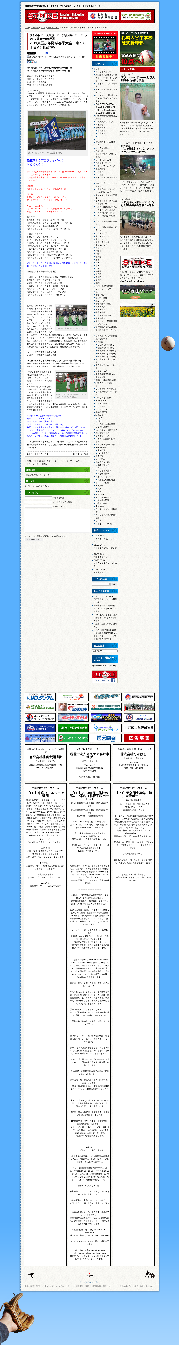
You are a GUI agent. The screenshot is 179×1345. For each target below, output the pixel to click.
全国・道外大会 (102, 242)
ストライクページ (103, 497)
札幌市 (98, 251)
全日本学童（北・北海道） (105, 360)
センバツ (101, 136)
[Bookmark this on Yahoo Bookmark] (33, 63)
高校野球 (99, 125)
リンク (98, 521)
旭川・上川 (100, 306)
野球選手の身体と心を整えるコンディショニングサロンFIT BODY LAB (106, 78)
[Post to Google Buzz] (30, 63)
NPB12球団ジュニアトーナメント (106, 184)
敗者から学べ (101, 503)
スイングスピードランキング (106, 179)
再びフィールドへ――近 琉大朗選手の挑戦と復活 (138, 79)
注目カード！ (103, 468)
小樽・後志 (100, 295)
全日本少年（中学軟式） (106, 389)
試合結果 (35, 27)
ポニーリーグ (101, 239)
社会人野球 (100, 169)
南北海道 (101, 130)
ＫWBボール (101, 400)
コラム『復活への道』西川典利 (106, 155)
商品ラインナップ (103, 163)
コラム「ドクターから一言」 (106, 223)
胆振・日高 (100, 301)
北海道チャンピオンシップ (106, 384)
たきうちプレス (102, 436)
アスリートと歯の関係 (105, 444)
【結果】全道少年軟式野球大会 (105, 625)
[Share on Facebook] (28, 63)
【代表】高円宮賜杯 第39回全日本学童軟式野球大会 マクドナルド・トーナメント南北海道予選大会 (105, 634)
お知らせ (99, 248)
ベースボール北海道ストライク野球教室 (106, 425)
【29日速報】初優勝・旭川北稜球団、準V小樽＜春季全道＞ (105, 618)
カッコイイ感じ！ (105, 471)
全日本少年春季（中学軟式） (106, 393)
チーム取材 (100, 459)
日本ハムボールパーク (105, 166)
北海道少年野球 (102, 500)
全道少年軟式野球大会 (105, 374)
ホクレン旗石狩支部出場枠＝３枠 (41, 352)
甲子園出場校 (101, 127)
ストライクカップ (103, 72)
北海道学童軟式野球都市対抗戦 (106, 117)
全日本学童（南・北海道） (105, 366)
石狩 (97, 292)
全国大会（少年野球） (107, 353)
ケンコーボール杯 (103, 160)
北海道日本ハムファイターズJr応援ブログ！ (106, 190)
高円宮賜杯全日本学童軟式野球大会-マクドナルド (106, 330)
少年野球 (101, 450)
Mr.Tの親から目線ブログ (106, 430)
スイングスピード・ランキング (106, 90)
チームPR (100, 494)
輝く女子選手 (103, 474)
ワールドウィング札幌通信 (106, 510)
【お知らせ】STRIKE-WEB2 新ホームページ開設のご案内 (105, 599)
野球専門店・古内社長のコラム (106, 143)
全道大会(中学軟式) (106, 348)
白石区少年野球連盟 (104, 286)
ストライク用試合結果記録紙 (106, 516)
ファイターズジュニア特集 (106, 196)
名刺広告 (99, 485)
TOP (27, 27)
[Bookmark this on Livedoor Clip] (35, 63)
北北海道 (101, 133)
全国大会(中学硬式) (106, 345)
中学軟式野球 (101, 412)
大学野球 (99, 151)
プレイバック (101, 245)
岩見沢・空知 (101, 298)
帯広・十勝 (100, 312)
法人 (99, 488)
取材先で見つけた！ (104, 462)
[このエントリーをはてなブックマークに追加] (46, 53)
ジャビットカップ (103, 289)
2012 (99, 418)
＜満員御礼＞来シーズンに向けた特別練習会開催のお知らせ (137, 205)
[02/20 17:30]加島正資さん (99, 570)
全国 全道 (100, 506)
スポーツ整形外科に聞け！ (105, 440)
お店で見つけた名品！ (107, 480)
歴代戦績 (99, 342)
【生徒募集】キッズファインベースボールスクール (137, 150)
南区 (97, 265)
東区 (97, 260)
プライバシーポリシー (105, 524)
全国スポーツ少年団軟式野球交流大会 (106, 337)
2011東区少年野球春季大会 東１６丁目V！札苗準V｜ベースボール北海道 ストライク (63, 6)
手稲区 (98, 283)
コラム (98, 139)
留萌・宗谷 (100, 309)
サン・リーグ (101, 409)
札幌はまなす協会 (103, 397)
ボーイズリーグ (102, 236)
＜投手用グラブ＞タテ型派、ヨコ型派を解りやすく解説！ (105, 608)
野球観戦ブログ (102, 433)
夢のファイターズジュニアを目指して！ (106, 202)
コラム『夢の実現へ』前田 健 (106, 228)
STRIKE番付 (101, 447)
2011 (43, 27)
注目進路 (99, 174)
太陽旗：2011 (53, 27)
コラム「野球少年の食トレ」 (106, 217)
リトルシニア (101, 233)
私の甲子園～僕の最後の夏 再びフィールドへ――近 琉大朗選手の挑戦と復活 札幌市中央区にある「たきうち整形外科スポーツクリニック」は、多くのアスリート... (137, 128)
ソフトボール (101, 406)
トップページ (99, 69)
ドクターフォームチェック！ (75, 461)
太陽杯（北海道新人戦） (106, 380)
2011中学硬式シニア (106, 453)
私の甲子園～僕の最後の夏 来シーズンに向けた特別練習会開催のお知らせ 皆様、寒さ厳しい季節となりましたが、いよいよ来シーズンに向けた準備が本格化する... (137, 243)
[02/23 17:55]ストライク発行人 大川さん (105, 548)
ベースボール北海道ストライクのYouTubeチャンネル (106, 98)
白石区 (98, 274)
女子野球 (99, 456)
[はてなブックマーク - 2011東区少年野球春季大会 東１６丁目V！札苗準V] (57, 60)
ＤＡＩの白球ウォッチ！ (106, 213)
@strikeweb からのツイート (104, 665)
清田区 (98, 280)
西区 (97, 262)
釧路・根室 (100, 318)
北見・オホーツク (103, 315)
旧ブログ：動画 (102, 483)
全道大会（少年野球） (107, 356)
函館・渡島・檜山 (103, 304)
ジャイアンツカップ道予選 (106, 85)
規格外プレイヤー (105, 465)
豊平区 (98, 271)
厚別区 (98, 277)
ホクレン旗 (100, 377)
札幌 (97, 254)
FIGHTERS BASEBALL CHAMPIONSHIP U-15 (106, 105)
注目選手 (99, 171)
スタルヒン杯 (101, 371)
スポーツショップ (103, 477)
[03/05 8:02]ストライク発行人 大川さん (105, 539)
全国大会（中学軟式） (107, 350)
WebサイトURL (60, 506)
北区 (97, 268)
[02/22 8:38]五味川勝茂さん (100, 555)
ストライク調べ (102, 148)
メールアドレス (62, 502)
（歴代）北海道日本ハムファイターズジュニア (106, 208)
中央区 (98, 257)
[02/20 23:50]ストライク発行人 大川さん (105, 563)
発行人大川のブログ (104, 122)
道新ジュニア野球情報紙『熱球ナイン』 (106, 322)
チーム (100, 491)
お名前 (58, 497)
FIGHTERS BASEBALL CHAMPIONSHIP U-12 (106, 111)
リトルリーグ (101, 403)
